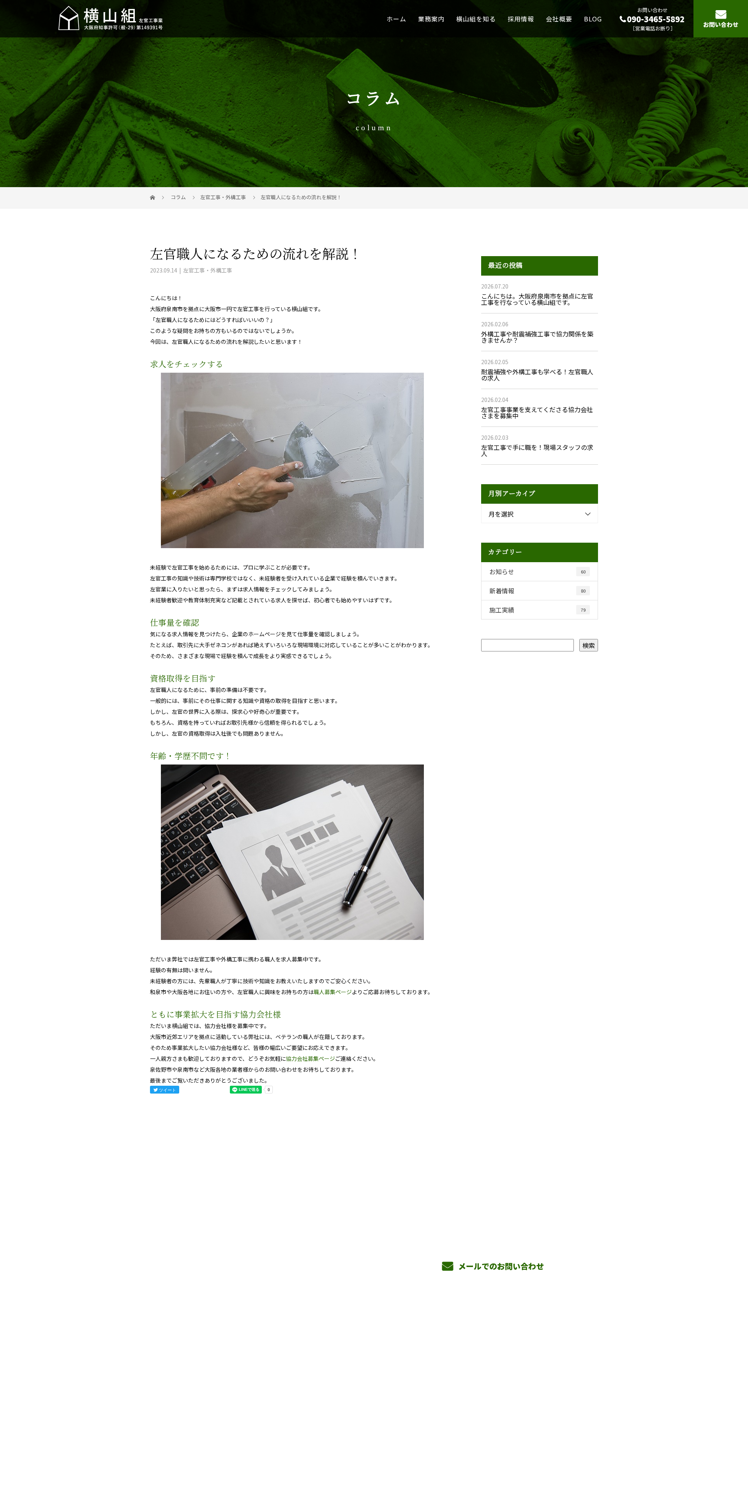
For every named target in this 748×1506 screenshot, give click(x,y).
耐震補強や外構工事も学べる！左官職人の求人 (537, 374)
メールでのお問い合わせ (500, 1266)
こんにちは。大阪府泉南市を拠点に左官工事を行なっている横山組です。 (537, 299)
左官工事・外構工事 (223, 197)
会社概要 (559, 18)
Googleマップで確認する (190, 1414)
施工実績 (537, 609)
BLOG (593, 18)
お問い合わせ (720, 25)
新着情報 (537, 590)
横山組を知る (476, 18)
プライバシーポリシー (565, 1463)
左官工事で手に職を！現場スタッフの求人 (537, 450)
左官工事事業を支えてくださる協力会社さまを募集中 (537, 412)
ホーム (396, 18)
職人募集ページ (333, 992)
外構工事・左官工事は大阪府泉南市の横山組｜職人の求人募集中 (227, 1463)
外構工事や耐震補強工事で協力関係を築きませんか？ (537, 337)
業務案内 (431, 18)
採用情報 (521, 18)
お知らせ (537, 571)
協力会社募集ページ (310, 1058)
